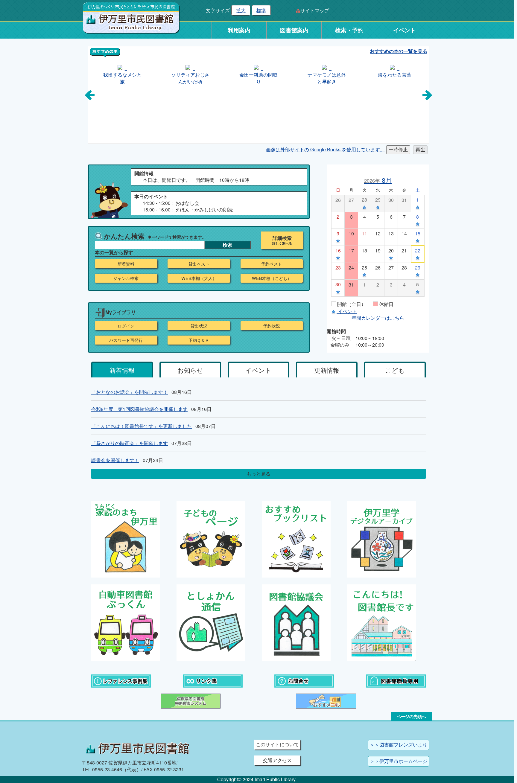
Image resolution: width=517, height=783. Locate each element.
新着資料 (126, 264)
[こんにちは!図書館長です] (381, 622)
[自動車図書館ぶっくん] (125, 622)
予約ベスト (271, 264)
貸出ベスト (198, 264)
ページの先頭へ (411, 716)
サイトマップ (314, 10)
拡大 (241, 10)
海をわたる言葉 (394, 74)
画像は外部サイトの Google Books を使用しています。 (325, 149)
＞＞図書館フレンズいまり (398, 744)
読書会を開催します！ (115, 460)
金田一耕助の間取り (258, 78)
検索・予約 (349, 30)
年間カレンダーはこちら (378, 317)
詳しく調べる (282, 243)
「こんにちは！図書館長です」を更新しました (141, 426)
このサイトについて (277, 744)
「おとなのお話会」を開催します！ (129, 392)
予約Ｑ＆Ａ (198, 340)
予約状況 (271, 326)
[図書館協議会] (296, 622)
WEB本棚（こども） (271, 278)
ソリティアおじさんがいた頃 (190, 78)
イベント (404, 30)
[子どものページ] (211, 538)
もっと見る (258, 473)
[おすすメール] (326, 700)
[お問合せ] (304, 680)
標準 (261, 10)
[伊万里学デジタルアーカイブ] (381, 538)
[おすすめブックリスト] (296, 538)
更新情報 (326, 369)
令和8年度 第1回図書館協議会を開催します (139, 409)
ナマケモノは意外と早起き (327, 78)
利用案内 (239, 30)
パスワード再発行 (126, 340)
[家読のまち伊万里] (125, 538)
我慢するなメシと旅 (122, 78)
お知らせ (190, 369)
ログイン (126, 326)
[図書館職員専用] (396, 680)
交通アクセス (277, 760)
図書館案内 (294, 30)
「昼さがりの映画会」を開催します (129, 443)
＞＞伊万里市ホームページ (398, 761)
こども (395, 369)
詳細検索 (282, 238)
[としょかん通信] (211, 622)
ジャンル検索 (126, 278)
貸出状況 (199, 326)
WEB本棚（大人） (199, 278)
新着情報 (122, 369)
